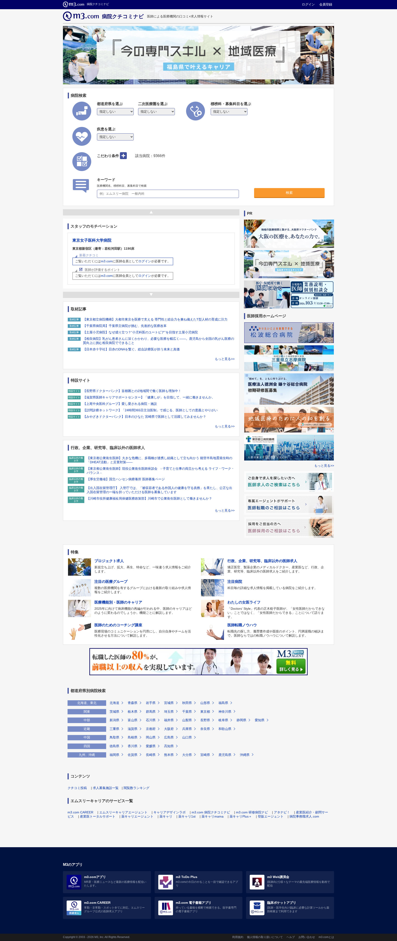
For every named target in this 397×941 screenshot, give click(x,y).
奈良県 (205, 729)
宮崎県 (205, 755)
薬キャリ (165, 816)
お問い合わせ (306, 937)
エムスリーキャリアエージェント (123, 812)
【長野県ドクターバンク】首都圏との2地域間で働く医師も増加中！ (132, 391)
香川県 (132, 746)
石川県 (151, 720)
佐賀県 (132, 755)
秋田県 (187, 703)
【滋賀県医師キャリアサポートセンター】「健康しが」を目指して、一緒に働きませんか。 (149, 397)
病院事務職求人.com (304, 816)
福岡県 (114, 755)
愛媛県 (151, 746)
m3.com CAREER (80, 812)
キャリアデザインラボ (169, 812)
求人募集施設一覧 (106, 788)
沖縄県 (245, 755)
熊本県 (169, 755)
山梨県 (187, 720)
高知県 (169, 746)
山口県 (187, 737)
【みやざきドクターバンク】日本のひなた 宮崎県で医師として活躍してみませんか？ (144, 416)
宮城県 (169, 703)
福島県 (223, 703)
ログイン (308, 4)
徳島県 (114, 746)
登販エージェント (271, 816)
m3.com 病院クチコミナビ (211, 812)
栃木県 (132, 711)
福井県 (169, 720)
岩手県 (151, 703)
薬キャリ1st (187, 816)
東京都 (205, 711)
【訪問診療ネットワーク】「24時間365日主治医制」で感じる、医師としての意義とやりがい (150, 410)
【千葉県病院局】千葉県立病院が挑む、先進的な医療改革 (125, 326)
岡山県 (151, 737)
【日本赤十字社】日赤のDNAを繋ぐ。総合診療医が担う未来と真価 (131, 349)
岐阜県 (223, 720)
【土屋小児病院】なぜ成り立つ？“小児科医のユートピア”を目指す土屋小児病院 (140, 332)
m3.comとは (326, 937)
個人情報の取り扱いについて (265, 937)
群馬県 (151, 711)
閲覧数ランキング (136, 788)
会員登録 (325, 4)
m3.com (107, 261)
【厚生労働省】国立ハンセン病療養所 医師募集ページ (126, 479)
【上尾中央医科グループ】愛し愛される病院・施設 (120, 404)
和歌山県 (224, 729)
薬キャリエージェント (137, 816)
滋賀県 (132, 729)
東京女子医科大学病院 (91, 240)
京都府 (151, 729)
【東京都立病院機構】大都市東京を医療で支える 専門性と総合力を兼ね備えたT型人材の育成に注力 (155, 319)
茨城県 (114, 711)
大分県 (187, 755)
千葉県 (187, 711)
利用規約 (237, 937)
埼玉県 (169, 711)
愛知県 (259, 720)
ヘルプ (290, 937)
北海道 (114, 703)
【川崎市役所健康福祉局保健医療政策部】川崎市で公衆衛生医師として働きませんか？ (149, 498)
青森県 (132, 703)
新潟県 (114, 720)
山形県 (205, 703)
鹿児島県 (224, 755)
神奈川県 (224, 711)
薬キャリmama (212, 816)
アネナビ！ (282, 812)
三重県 (114, 729)
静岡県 (241, 720)
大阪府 (169, 729)
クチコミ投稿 (77, 788)
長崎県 (151, 755)
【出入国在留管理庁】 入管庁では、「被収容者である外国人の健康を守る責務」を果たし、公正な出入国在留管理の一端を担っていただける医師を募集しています (159, 490)
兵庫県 (187, 729)
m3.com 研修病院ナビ (252, 812)
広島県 (169, 737)
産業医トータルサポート (97, 816)
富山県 (132, 720)
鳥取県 (114, 737)
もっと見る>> (225, 359)
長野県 (205, 720)
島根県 (132, 737)
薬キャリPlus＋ (241, 816)
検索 (289, 192)
